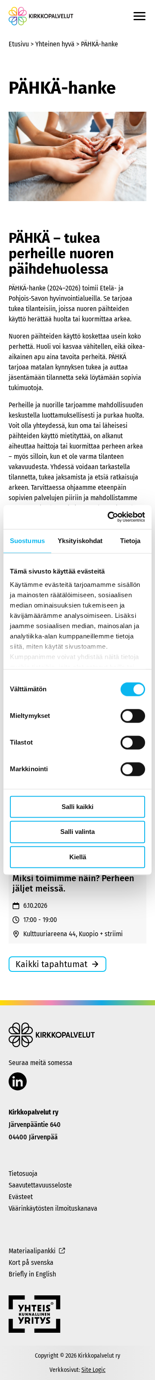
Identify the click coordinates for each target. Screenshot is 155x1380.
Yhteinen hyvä (54, 44)
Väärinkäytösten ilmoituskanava (53, 1208)
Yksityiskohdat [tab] (80, 540)
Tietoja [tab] (130, 540)
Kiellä (77, 857)
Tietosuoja (23, 1173)
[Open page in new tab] (18, 1082)
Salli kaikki (77, 806)
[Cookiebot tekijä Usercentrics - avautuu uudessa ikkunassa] (109, 516)
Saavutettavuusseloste (40, 1185)
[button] (139, 16)
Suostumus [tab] (27, 540)
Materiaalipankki (32, 1251)
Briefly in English (32, 1274)
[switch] (133, 716)
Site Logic (93, 1370)
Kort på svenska (31, 1262)
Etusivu (19, 44)
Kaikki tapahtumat (51, 964)
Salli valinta (77, 832)
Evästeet (21, 1197)
